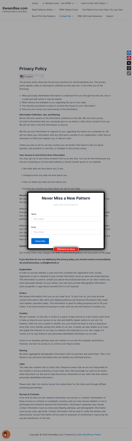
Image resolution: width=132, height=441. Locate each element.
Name (33, 214)
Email (33, 227)
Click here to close (66, 249)
